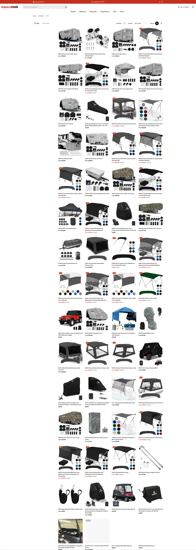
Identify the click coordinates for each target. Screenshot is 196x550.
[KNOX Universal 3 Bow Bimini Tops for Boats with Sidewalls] (70, 179)
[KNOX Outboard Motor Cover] (151, 318)
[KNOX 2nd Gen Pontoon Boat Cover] (70, 248)
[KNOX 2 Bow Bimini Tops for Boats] (151, 283)
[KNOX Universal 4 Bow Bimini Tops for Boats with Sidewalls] (124, 144)
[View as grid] (157, 23)
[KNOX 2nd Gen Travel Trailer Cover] (70, 39)
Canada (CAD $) (39, 2)
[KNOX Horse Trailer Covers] (124, 39)
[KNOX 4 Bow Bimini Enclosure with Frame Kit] (124, 109)
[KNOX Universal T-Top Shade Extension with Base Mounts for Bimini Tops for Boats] (151, 109)
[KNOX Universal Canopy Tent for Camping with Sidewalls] (124, 318)
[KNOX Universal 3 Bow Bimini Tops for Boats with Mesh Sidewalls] (151, 144)
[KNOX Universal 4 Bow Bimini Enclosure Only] (97, 353)
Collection (41, 16)
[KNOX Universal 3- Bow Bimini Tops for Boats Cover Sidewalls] (124, 283)
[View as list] (161, 23)
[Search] (66, 7)
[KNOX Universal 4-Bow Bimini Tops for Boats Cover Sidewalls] (70, 283)
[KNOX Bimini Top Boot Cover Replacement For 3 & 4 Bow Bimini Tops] (124, 248)
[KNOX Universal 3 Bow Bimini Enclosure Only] (124, 353)
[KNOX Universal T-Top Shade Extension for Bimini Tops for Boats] (124, 423)
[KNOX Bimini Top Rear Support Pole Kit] (151, 457)
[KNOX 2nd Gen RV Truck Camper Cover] (124, 74)
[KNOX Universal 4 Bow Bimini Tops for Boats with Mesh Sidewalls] (151, 39)
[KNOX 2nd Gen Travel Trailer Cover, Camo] (124, 179)
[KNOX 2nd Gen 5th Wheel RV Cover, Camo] (151, 214)
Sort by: (130, 23)
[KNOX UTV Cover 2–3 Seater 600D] (151, 353)
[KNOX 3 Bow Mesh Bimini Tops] (124, 457)
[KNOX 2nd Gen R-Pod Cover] (70, 109)
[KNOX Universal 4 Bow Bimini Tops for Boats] (151, 423)
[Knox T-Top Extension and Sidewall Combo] (124, 388)
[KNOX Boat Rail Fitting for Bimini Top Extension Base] (97, 39)
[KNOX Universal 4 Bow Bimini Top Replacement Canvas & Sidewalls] (97, 214)
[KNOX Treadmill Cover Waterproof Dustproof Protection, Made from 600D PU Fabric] (97, 388)
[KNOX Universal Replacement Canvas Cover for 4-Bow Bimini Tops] (151, 179)
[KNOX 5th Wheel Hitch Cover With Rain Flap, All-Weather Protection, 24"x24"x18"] (151, 494)
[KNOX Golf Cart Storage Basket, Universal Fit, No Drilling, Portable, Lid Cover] (70, 531)
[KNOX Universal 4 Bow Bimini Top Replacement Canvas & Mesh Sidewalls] (151, 248)
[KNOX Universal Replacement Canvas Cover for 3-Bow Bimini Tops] (97, 74)
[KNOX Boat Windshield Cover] (151, 531)
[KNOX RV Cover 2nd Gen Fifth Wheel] (70, 74)
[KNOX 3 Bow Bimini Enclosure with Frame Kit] (151, 388)
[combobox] (45, 7)
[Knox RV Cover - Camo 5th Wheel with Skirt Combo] (97, 531)
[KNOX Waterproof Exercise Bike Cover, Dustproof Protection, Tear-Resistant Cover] (70, 388)
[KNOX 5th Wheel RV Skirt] (70, 144)
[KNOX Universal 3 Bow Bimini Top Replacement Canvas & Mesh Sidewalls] (97, 283)
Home (34, 16)
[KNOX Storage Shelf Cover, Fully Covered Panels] (97, 423)
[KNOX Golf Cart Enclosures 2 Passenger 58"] (124, 494)
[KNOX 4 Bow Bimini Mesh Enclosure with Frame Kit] (70, 353)
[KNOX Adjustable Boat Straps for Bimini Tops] (70, 494)
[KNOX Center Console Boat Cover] (70, 214)
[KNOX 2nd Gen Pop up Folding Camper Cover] (97, 179)
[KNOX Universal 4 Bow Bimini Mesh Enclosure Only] (97, 248)
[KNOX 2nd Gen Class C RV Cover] (97, 144)
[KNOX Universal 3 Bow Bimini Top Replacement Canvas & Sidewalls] (97, 457)
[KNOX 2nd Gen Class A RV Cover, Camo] (70, 423)
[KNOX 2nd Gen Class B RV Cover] (97, 318)
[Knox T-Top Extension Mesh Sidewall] (124, 531)
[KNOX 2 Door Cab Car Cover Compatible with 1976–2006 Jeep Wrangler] (70, 318)
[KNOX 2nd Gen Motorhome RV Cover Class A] (151, 74)
